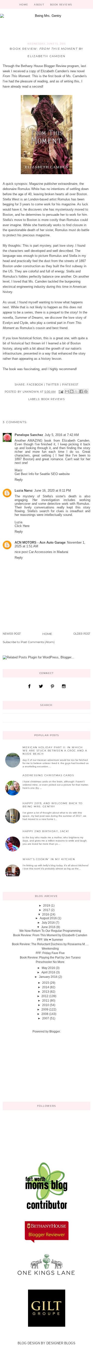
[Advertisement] (27, 1067)
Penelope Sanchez (29, 435)
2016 (45, 914)
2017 (46, 910)
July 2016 (48, 922)
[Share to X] (76, 391)
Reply (19, 479)
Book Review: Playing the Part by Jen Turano (50, 957)
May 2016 (48, 968)
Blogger (54, 1031)
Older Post (81, 633)
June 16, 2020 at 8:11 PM (52, 490)
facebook (35, 384)
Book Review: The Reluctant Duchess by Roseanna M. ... (50, 944)
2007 (45, 1018)
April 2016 (48, 972)
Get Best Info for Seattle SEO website (42, 474)
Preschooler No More (50, 962)
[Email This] (66, 391)
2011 (45, 1000)
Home (23, 4)
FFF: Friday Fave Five (50, 953)
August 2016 (48, 918)
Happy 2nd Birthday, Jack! (46, 831)
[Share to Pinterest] (85, 391)
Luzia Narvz (24, 490)
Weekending (50, 948)
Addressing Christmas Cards (48, 775)
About (39, 4)
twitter (52, 384)
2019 (46, 905)
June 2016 (48, 927)
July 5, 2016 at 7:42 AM (62, 435)
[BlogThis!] (71, 391)
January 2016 (48, 977)
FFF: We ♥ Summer (50, 939)
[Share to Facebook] (81, 391)
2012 (44, 996)
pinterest (70, 384)
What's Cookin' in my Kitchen (49, 859)
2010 (45, 1005)
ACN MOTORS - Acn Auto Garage (40, 542)
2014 (45, 987)
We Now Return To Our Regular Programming (50, 931)
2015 (45, 983)
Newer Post (12, 633)
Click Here (22, 526)
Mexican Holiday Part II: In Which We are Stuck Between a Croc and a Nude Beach (55, 750)
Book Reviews (61, 4)
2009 (44, 1009)
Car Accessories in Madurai (48, 552)
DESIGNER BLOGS (60, 1343)
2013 (45, 991)
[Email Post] (60, 391)
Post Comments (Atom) (38, 642)
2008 (44, 1014)
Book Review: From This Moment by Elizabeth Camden (50, 935)
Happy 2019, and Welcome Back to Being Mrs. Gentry (53, 805)
